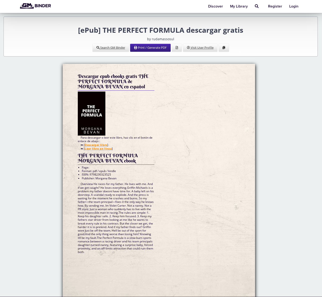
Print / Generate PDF (152, 47)
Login (293, 6)
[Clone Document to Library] (224, 48)
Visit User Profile (202, 47)
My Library (239, 6)
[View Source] (177, 48)
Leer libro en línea (98, 149)
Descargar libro (96, 145)
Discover (215, 6)
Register (275, 6)
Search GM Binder (112, 47)
